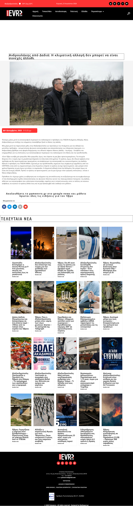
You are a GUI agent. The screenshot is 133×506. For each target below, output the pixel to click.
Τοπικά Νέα (46, 11)
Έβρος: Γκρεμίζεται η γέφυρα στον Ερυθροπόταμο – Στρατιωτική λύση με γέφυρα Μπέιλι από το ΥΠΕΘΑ (20, 434)
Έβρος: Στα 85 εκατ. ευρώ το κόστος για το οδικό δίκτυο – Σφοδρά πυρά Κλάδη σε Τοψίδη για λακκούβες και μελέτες (66, 268)
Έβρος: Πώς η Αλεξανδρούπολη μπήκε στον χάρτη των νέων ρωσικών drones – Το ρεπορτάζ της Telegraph (43, 323)
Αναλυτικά (15, 276)
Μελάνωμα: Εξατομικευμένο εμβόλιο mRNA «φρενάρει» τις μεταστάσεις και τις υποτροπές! (89, 322)
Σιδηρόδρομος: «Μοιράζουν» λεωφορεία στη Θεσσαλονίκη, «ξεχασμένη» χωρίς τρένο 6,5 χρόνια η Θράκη (87, 435)
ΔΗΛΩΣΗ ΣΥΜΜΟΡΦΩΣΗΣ (67, 484)
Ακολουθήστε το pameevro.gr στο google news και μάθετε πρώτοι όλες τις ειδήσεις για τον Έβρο (46, 194)
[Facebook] (114, 3)
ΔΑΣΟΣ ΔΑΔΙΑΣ (10, 212)
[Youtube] (126, 3)
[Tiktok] (118, 3)
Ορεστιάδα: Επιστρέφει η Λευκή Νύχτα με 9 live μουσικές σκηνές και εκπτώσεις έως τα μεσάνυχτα (20, 268)
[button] (129, 14)
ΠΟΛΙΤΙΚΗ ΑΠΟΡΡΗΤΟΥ (63, 487)
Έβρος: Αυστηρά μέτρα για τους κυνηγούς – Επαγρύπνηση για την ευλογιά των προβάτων (111, 322)
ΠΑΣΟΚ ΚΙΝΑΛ (50, 212)
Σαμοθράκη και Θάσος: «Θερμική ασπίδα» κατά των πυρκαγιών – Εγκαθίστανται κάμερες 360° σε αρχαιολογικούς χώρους (66, 324)
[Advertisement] (66, 34)
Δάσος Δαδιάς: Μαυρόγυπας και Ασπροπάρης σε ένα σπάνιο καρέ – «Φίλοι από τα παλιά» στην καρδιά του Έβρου (20, 323)
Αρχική (35, 11)
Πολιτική (74, 11)
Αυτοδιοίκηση (60, 11)
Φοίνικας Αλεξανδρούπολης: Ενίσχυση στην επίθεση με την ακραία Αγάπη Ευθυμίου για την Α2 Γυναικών (111, 379)
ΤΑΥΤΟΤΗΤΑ (66, 481)
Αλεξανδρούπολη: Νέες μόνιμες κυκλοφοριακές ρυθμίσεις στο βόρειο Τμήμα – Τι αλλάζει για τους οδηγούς (66, 379)
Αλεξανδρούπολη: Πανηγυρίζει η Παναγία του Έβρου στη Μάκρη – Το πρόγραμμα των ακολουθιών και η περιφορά (20, 379)
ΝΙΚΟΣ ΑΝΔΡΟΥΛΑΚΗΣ (33, 212)
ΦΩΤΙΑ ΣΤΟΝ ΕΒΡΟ (66, 212)
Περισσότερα (96, 11)
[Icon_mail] (110, 3)
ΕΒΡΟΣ (20, 212)
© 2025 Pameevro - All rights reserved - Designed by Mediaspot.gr (66, 505)
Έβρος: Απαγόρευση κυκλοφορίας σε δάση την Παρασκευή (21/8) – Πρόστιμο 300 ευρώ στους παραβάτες (111, 436)
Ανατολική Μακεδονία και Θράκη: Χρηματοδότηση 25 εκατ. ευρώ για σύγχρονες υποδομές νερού (66, 435)
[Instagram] (122, 3)
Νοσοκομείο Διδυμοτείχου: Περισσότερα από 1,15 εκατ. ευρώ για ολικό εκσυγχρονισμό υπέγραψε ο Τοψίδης (89, 380)
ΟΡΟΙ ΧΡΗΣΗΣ (50, 487)
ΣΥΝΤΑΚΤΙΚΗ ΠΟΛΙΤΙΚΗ (79, 487)
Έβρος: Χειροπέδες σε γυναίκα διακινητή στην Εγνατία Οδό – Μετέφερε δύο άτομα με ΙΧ (111, 267)
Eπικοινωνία (38, 16)
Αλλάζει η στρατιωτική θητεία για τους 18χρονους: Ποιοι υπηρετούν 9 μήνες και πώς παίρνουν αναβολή (44, 435)
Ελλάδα (84, 11)
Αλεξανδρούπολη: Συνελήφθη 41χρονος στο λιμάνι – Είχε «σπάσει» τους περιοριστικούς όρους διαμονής (88, 268)
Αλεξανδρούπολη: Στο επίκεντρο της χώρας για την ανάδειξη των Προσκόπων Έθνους (43, 267)
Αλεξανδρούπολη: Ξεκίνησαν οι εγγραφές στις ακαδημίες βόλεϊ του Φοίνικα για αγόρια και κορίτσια (43, 379)
